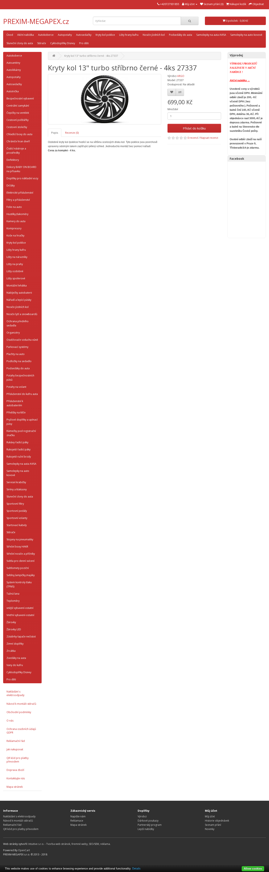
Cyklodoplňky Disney (62, 43)
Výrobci (142, 816)
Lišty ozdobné (15, 271)
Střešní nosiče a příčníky (21, 553)
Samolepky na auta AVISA (211, 35)
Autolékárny (14, 70)
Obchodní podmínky (19, 712)
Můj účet (210, 816)
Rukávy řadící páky (17, 442)
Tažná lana (13, 593)
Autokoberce (46, 35)
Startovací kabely (17, 525)
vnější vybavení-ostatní (20, 608)
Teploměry (13, 601)
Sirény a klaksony (17, 489)
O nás (10, 720)
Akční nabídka (25, 35)
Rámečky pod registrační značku (21, 433)
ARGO (180, 76)
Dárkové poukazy (148, 820)
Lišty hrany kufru (128, 35)
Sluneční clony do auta (20, 43)
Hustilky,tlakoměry (17, 214)
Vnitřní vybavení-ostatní (20, 615)
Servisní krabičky (16, 482)
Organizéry (13, 332)
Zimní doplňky (15, 643)
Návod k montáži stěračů (21, 704)
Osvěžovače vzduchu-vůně (22, 340)
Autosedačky (83, 35)
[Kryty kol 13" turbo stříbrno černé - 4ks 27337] (104, 99)
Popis (54, 133)
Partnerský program (150, 825)
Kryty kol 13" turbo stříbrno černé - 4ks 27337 (91, 56)
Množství (172, 109)
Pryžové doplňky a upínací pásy (22, 422)
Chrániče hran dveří (18, 141)
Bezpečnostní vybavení (20, 98)
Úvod (10, 35)
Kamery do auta (16, 221)
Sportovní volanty (17, 518)
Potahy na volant (16, 387)
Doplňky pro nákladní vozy (22, 178)
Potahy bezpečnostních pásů (20, 377)
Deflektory (13, 160)
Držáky (11, 185)
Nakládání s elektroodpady (15, 693)
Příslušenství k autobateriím (15, 403)
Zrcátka (11, 651)
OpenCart (24, 850)
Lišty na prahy (15, 264)
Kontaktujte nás (16, 778)
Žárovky (11, 622)
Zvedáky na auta (16, 658)
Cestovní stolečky (17, 127)
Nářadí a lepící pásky (19, 300)
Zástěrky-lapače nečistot (21, 636)
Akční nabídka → (240, 80)
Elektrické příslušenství (20, 192)
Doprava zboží (15, 770)
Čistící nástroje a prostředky (16, 150)
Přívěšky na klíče (16, 412)
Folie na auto (14, 207)
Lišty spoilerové (16, 278)
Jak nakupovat (15, 749)
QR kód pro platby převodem (18, 759)
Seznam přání (213, 825)
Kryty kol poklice (105, 35)
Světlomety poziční (18, 568)
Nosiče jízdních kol (154, 35)
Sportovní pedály (17, 511)
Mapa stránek (15, 787)
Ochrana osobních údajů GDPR (21, 730)
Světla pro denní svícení (20, 561)
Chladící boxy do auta (19, 134)
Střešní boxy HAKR (17, 546)
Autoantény (13, 63)
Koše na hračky (15, 235)
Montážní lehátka (17, 285)
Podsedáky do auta (180, 35)
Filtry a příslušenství (18, 200)
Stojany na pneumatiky (20, 539)
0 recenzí (192, 138)
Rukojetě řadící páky (18, 449)
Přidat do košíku (194, 128)
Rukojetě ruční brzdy (19, 456)
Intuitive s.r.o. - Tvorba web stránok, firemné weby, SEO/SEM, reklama (69, 844)
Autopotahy (65, 35)
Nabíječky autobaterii (19, 292)
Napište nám (78, 816)
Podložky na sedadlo (19, 361)
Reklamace (76, 820)
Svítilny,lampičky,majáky (21, 575)
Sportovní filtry (15, 503)
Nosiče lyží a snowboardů (22, 314)
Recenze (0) (72, 133)
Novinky (209, 829)
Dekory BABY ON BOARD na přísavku (21, 169)
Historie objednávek (217, 820)
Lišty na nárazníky (17, 257)
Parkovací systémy (17, 347)
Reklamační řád (16, 741)
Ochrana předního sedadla (18, 323)
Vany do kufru (15, 665)
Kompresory (14, 228)
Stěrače (41, 43)
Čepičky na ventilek (18, 113)
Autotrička (13, 91)
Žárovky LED (14, 629)
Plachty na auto (16, 354)
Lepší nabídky (146, 829)
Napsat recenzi (209, 138)
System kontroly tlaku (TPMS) (19, 584)
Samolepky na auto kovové (246, 35)
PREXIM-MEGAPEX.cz (36, 21)
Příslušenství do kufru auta (22, 394)
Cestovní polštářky (18, 120)
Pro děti (84, 43)
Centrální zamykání (18, 105)
